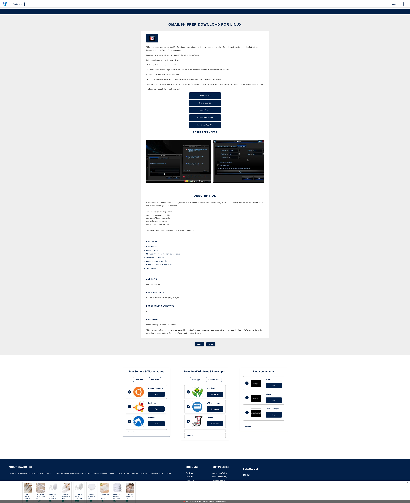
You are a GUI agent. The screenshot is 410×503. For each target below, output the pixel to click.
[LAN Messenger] (198, 406)
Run (156, 394)
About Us (189, 477)
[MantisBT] (198, 392)
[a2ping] (257, 398)
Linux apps (196, 380)
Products (16, 4)
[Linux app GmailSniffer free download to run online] (152, 38)
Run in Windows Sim (205, 117)
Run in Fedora (205, 110)
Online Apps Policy (219, 473)
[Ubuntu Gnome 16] (139, 392)
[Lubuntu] (139, 421)
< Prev (199, 344)
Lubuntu (151, 418)
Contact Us (190, 480)
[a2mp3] (257, 383)
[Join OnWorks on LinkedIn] (244, 475)
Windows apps (213, 380)
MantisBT (211, 388)
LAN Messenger (213, 403)
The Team (189, 473)
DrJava (210, 418)
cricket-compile (272, 409)
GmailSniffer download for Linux (205, 24)
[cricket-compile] (257, 412)
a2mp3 (269, 379)
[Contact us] (248, 475)
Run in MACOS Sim (205, 125)
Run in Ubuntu (205, 103)
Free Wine (155, 380)
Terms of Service (218, 480)
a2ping (268, 394)
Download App (205, 95)
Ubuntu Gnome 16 (155, 388)
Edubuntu (152, 403)
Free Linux (139, 380)
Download (215, 394)
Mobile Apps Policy (219, 477)
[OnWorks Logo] (5, 4)
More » (131, 432)
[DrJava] (198, 421)
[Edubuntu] (139, 406)
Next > (211, 344)
